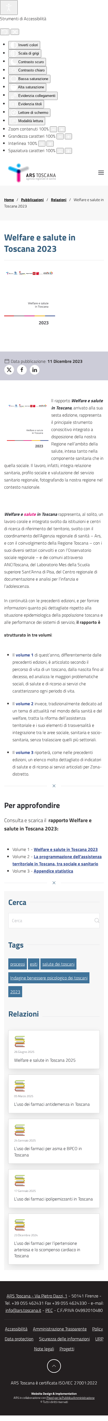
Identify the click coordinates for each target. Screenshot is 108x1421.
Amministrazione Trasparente (60, 1328)
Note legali (44, 1348)
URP (99, 1338)
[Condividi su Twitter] (9, 370)
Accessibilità (16, 1328)
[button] (101, 172)
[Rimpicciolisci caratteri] (60, 136)
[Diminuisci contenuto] (53, 129)
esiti (33, 964)
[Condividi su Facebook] (22, 370)
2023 (15, 991)
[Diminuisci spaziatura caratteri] (60, 151)
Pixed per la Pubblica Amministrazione (71, 1398)
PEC (49, 1310)
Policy (97, 1328)
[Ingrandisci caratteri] (68, 136)
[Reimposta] (4, 32)
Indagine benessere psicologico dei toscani (49, 977)
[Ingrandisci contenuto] (61, 129)
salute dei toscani (58, 964)
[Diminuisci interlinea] (41, 144)
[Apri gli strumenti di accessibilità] (9, 7)
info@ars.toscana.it (23, 1310)
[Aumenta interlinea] (50, 144)
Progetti (67, 1348)
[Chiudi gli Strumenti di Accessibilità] (15, 32)
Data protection (19, 1338)
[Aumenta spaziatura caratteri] (68, 151)
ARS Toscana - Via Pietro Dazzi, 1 (37, 1295)
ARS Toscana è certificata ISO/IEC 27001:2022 (54, 1382)
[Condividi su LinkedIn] (35, 370)
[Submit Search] (97, 920)
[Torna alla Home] (32, 173)
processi (17, 964)
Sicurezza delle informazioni (64, 1338)
